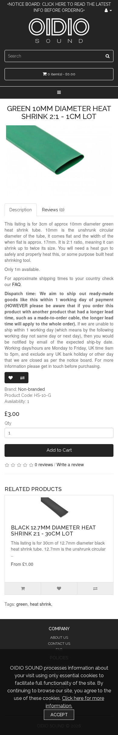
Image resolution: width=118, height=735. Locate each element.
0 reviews (44, 464)
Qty (8, 423)
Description (20, 209)
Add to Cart (59, 450)
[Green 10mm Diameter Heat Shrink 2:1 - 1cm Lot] (59, 160)
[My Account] (108, 10)
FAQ (16, 284)
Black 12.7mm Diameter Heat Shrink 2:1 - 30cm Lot (53, 530)
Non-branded (31, 389)
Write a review (70, 464)
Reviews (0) (53, 209)
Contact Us (59, 643)
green (22, 604)
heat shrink (40, 604)
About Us (59, 637)
